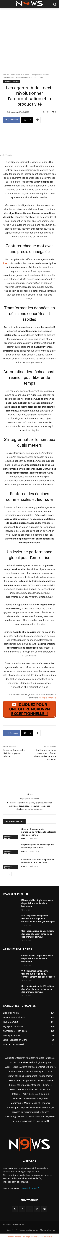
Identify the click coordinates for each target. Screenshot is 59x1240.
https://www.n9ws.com (29, 799)
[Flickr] (29, 1209)
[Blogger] (15, 1209)
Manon (24, 851)
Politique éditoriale (47, 698)
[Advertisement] (29, 39)
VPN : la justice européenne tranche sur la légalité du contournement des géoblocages (38, 918)
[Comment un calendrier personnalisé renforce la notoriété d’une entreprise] (11, 833)
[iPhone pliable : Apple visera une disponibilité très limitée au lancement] (11, 904)
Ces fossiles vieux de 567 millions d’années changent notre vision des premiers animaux (37, 934)
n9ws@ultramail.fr (30, 1188)
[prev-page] (5, 874)
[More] (37, 120)
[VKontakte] (44, 1209)
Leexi (6, 263)
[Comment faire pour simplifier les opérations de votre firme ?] (11, 863)
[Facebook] (22, 1209)
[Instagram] (37, 1209)
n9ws (16, 112)
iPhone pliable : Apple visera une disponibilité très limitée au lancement (37, 903)
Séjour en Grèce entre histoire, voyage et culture (14, 753)
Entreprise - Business (20, 74)
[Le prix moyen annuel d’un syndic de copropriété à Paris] (11, 848)
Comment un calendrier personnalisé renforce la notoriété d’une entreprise (38, 832)
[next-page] (10, 874)
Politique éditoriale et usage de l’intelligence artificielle (29, 1237)
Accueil (6, 74)
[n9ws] (5, 112)
